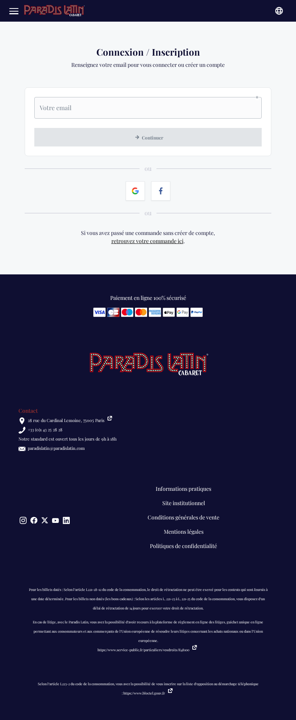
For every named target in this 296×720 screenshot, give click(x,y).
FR (279, 10)
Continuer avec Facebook (160, 191)
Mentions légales (184, 531)
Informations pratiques (183, 488)
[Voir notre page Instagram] (23, 520)
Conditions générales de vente (183, 517)
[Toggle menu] (13, 10)
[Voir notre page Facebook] (34, 520)
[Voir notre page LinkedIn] (66, 520)
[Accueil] (54, 11)
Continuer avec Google (135, 191)
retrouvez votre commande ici (147, 241)
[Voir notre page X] (44, 520)
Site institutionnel (183, 503)
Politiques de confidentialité (183, 546)
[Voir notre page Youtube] (55, 520)
